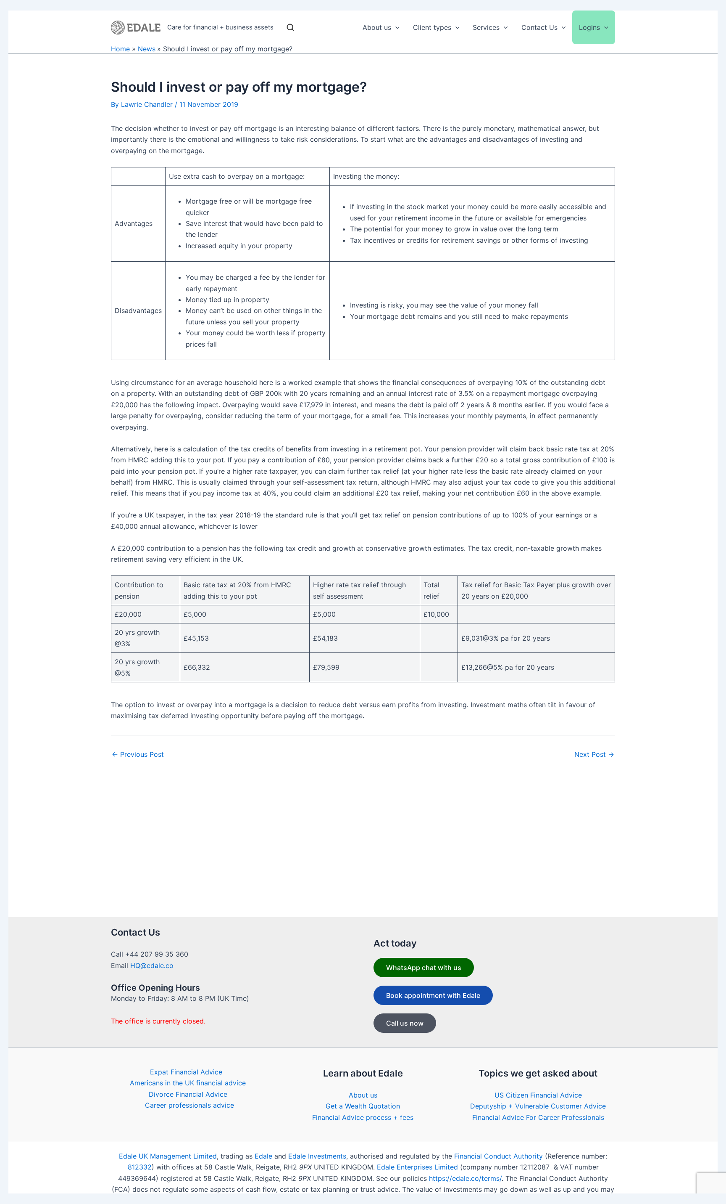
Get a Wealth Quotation (363, 1106)
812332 (140, 1167)
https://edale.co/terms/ (465, 1178)
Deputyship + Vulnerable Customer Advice (538, 1106)
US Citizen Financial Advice (538, 1095)
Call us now (405, 1023)
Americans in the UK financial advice (188, 1083)
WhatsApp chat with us (423, 967)
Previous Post (138, 754)
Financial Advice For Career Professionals (538, 1117)
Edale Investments (317, 1156)
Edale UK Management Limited (168, 1156)
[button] (395, 27)
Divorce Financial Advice (188, 1094)
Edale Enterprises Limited (417, 1167)
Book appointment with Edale (433, 995)
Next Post (594, 754)
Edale (263, 1156)
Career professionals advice (189, 1105)
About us (363, 1095)
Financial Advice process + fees (362, 1117)
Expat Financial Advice (186, 1072)
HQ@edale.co (152, 965)
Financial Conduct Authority (498, 1156)
